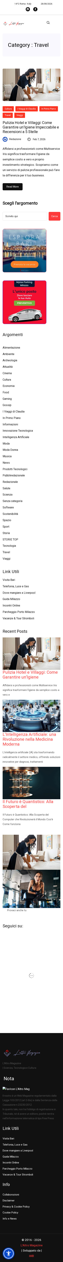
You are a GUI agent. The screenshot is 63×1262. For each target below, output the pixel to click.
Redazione (15, 139)
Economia (9, 386)
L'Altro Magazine (32, 1245)
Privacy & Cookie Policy (16, 1206)
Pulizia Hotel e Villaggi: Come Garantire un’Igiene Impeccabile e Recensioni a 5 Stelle (31, 127)
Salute (6, 488)
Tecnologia (9, 545)
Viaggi (19, 115)
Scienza (7, 494)
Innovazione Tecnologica (18, 430)
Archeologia (10, 360)
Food (6, 392)
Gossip (7, 405)
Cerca (54, 216)
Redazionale (10, 482)
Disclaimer (9, 1200)
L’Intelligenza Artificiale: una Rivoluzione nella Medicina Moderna (29, 739)
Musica (7, 456)
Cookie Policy (10, 1212)
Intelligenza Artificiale (16, 437)
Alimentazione (11, 347)
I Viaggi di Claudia (27, 108)
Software (8, 507)
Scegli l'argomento (20, 203)
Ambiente (8, 354)
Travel (8, 115)
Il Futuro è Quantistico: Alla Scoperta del (28, 804)
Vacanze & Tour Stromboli (18, 618)
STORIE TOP (10, 539)
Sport (6, 526)
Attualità (8, 366)
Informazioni (10, 424)
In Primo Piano (48, 108)
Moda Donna (10, 449)
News (6, 462)
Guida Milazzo (11, 599)
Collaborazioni (11, 1194)
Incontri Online (11, 605)
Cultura (8, 108)
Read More (12, 186)
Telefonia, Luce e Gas (16, 586)
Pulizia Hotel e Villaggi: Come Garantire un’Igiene (30, 675)
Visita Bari (9, 580)
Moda (6, 443)
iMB (31, 1256)
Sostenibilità (10, 514)
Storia (6, 533)
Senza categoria (12, 501)
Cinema (7, 373)
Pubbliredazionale (14, 475)
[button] (9, 1253)
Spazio (7, 520)
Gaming (7, 398)
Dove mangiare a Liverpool (19, 592)
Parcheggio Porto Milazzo (19, 612)
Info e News (10, 1218)
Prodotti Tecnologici (15, 469)
